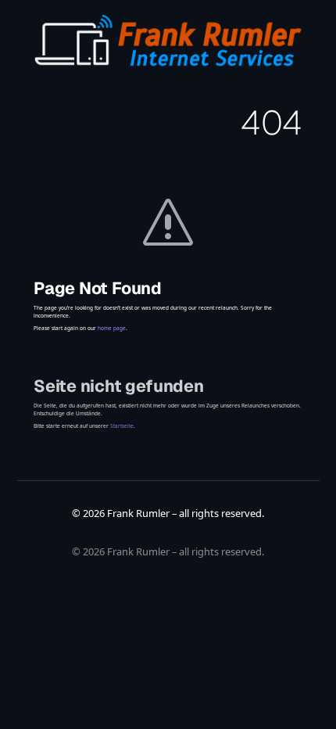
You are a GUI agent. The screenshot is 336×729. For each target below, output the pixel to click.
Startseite (122, 425)
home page (112, 328)
